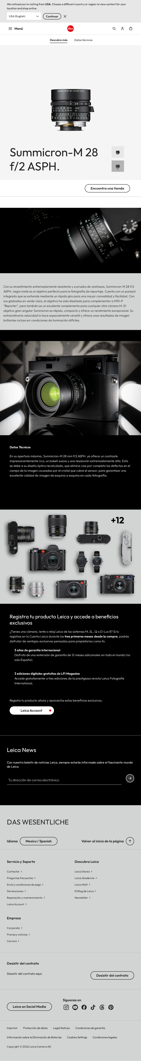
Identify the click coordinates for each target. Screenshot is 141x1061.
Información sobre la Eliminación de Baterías (34, 1037)
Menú (18, 28)
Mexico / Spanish (39, 841)
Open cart (130, 28)
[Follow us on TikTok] (93, 1007)
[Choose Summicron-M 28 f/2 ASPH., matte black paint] (118, 166)
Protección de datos (35, 1028)
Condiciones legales (105, 1037)
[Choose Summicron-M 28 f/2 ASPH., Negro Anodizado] (118, 152)
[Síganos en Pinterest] (110, 1007)
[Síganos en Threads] (102, 1007)
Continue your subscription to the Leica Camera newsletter (130, 778)
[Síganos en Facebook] (84, 1007)
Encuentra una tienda (107, 188)
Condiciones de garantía (90, 1028)
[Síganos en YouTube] (75, 1007)
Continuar (52, 16)
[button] (130, 841)
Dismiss (65, 16)
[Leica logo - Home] (70, 28)
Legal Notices (61, 1028)
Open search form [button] (114, 28)
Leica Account (31, 710)
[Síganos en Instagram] (66, 1007)
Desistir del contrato (112, 975)
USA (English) (17, 16)
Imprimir (12, 1028)
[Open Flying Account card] (122, 28)
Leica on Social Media (29, 1006)
